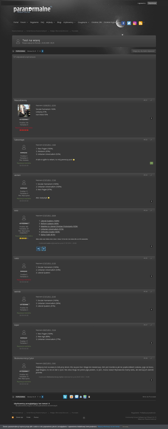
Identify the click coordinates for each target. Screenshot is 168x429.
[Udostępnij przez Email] (77, 396)
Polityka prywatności (148, 413)
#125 (146, 258)
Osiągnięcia (82, 22)
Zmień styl (19, 417)
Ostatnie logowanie (111, 22)
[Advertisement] (84, 79)
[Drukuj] (81, 396)
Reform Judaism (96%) (50, 223)
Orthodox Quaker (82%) (50, 232)
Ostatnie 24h (97, 22)
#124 (146, 210)
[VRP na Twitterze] (128, 23)
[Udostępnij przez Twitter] (65, 396)
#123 (146, 175)
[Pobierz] (85, 396)
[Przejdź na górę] (152, 100)
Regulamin (34, 22)
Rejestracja (152, 3)
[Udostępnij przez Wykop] (71, 396)
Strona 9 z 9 (31, 51)
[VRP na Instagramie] (134, 23)
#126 (146, 291)
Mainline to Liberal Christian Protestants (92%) (59, 226)
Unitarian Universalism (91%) (52, 229)
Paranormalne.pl (17, 413)
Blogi (59, 22)
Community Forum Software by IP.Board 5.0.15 (140, 417)
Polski (28, 417)
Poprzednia (20, 51)
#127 (146, 325)
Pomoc (36, 417)
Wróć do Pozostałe (149, 397)
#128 (146, 358)
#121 (146, 100)
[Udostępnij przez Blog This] (89, 396)
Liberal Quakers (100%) (50, 221)
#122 (146, 140)
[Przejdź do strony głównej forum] (39, 9)
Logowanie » (142, 3)
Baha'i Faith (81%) (48, 234)
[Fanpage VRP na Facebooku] (123, 23)
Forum (23, 22)
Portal (16, 22)
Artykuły (49, 22)
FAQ (42, 22)
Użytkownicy (68, 22)
